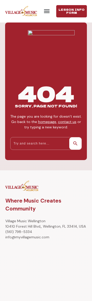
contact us (67, 121)
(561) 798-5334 (18, 231)
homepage (47, 121)
